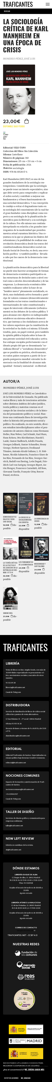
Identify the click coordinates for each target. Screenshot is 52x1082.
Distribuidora (18, 705)
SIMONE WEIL (8, 613)
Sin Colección (31, 151)
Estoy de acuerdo (11, 1078)
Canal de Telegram (13, 692)
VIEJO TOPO (20, 147)
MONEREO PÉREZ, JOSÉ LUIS (19, 58)
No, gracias (25, 1078)
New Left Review (20, 838)
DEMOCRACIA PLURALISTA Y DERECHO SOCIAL (10, 519)
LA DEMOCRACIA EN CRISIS (41, 519)
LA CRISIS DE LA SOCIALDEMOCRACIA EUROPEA (25, 519)
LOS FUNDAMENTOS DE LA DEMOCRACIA (26, 563)
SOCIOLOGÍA (18, 168)
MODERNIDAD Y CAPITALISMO (39, 565)
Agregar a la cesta (26, 121)
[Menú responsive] (47, 4)
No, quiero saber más (34, 1069)
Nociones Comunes (22, 775)
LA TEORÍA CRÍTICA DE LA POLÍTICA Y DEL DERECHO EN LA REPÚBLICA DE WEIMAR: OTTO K (10, 568)
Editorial (14, 749)
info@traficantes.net (26, 931)
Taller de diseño (20, 812)
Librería (12, 663)
